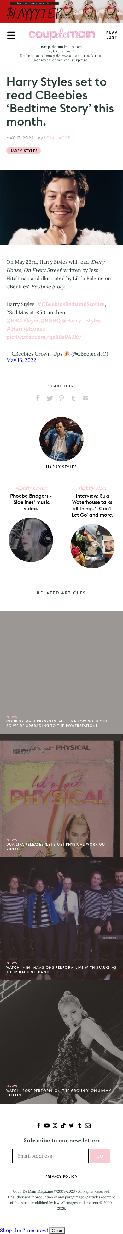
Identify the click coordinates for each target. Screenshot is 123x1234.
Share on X (49, 398)
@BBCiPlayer (22, 320)
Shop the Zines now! (24, 1230)
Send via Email (85, 398)
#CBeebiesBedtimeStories (71, 304)
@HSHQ (50, 320)
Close (57, 1230)
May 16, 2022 (21, 360)
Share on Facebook (37, 398)
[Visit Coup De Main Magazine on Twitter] (71, 1126)
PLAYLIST (112, 35)
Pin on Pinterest (61, 398)
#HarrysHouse (25, 328)
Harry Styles (23, 150)
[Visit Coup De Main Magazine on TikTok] (63, 1126)
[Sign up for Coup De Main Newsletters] (88, 1126)
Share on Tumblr (73, 398)
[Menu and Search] (11, 35)
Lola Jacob (57, 137)
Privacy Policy (61, 1176)
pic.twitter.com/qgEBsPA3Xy (43, 336)
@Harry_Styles (81, 320)
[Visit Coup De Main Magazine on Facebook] (39, 1126)
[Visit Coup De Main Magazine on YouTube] (47, 1126)
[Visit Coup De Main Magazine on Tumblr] (80, 1126)
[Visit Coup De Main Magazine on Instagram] (55, 1126)
